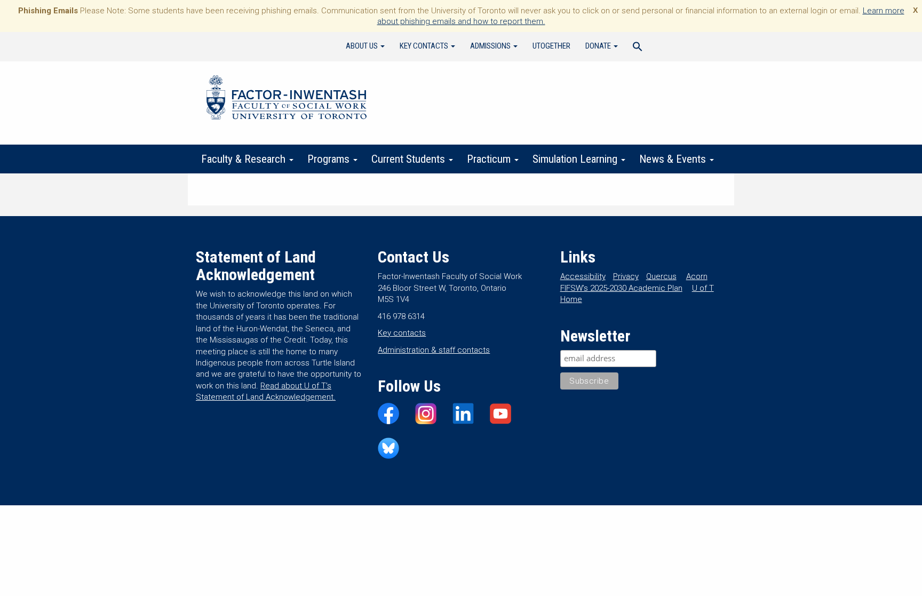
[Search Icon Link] (638, 48)
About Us (362, 46)
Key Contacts (425, 46)
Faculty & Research (244, 159)
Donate (599, 46)
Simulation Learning (576, 159)
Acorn (697, 276)
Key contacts (402, 333)
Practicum (490, 159)
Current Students (409, 159)
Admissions (491, 46)
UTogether (551, 46)
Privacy (626, 276)
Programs (329, 159)
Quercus (661, 276)
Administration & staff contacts (434, 350)
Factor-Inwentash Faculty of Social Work (286, 99)
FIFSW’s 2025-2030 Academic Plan (621, 288)
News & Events (674, 159)
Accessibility (583, 276)
